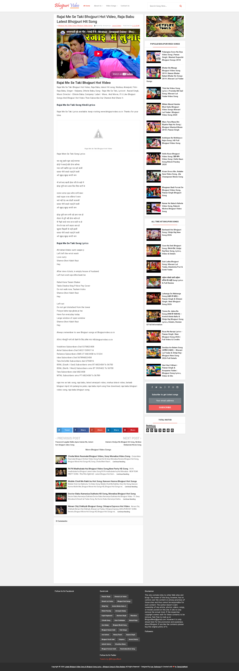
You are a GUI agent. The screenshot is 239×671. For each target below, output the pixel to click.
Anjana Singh (130, 635)
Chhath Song (106, 620)
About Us (98, 6)
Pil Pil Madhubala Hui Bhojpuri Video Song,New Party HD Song (98, 468)
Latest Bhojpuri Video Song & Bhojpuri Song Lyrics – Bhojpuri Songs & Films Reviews (95, 667)
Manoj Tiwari (117, 635)
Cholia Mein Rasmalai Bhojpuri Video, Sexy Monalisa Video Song (99, 456)
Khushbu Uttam (120, 644)
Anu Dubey (105, 625)
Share (83, 430)
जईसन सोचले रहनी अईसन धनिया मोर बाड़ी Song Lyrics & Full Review (172, 280)
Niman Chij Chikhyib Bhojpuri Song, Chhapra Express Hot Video (99, 506)
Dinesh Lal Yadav (107, 601)
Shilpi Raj (105, 606)
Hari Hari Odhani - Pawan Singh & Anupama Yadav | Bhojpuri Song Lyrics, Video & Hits (171, 370)
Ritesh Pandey (106, 611)
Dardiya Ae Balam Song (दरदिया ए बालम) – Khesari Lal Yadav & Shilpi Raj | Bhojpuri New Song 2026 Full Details (172, 352)
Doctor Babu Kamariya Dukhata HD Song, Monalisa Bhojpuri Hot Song (102, 493)
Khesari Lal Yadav (121, 596)
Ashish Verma (106, 644)
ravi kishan (105, 635)
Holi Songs (123, 630)
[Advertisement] (98, 409)
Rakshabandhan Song (127, 649)
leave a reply (116, 26)
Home (87, 6)
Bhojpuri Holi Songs (124, 601)
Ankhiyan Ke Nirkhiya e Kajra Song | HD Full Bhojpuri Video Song (172, 140)
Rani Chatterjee (120, 620)
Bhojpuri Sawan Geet (108, 630)
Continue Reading (119, 462)
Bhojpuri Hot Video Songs (67, 26)
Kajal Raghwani (107, 615)
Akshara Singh (121, 615)
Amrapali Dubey (120, 611)
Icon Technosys (155, 667)
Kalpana (121, 639)
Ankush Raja (133, 620)
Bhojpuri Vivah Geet (108, 639)
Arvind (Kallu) (133, 639)
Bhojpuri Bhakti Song (120, 625)
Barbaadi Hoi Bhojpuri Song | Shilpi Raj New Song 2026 (171, 232)
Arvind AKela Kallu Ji (119, 606)
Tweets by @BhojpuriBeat (110, 659)
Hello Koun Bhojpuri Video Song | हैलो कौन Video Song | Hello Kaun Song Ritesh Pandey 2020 (172, 159)
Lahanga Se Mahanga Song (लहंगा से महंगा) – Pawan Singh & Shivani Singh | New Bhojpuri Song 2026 (172, 298)
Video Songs (111, 6)
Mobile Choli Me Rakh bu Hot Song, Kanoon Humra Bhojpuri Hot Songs (102, 481)
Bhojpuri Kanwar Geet (109, 649)
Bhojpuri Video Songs (84, 26)
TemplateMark (182, 667)
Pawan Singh (106, 596)
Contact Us (125, 6)
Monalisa (134, 615)
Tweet (67, 430)
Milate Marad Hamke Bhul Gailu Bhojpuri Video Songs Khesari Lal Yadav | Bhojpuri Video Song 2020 (171, 109)
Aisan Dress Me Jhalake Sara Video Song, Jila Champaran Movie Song (172, 174)
